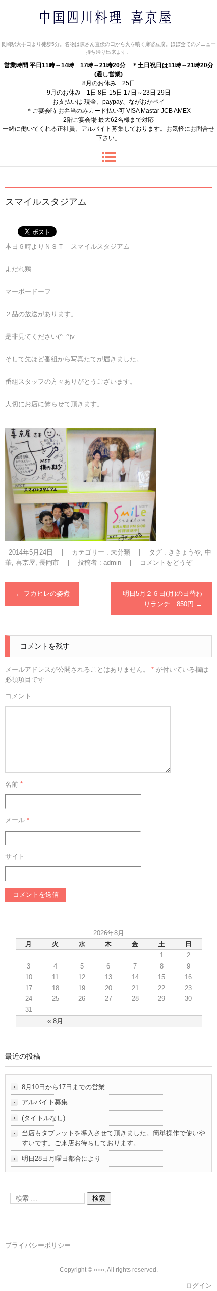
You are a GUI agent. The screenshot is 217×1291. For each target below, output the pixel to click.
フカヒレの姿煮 (42, 593)
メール (17, 820)
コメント (18, 696)
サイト (15, 856)
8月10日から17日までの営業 (63, 1087)
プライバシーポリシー (38, 1245)
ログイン (199, 1285)
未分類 (120, 552)
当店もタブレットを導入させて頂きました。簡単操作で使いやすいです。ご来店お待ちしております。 (113, 1138)
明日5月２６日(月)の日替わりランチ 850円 (162, 599)
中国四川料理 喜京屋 (79, 36)
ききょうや (184, 552)
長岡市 (49, 562)
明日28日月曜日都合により (61, 1158)
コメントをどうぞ (166, 562)
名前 (14, 784)
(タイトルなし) (43, 1118)
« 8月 (55, 1021)
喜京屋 (25, 562)
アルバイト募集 (45, 1102)
